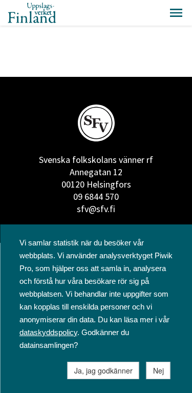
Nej (158, 370)
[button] (176, 13)
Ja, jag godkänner (103, 370)
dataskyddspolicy (48, 332)
